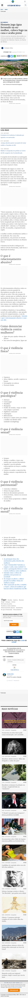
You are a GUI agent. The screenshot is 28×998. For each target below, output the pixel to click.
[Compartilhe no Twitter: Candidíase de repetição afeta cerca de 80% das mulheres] (25, 862)
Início (2, 9)
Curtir (10, 680)
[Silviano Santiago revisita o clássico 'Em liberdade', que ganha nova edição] (14, 879)
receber (14, 624)
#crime (13, 602)
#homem (21, 600)
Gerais (6, 9)
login (23, 640)
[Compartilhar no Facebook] (9, 56)
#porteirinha (19, 608)
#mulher (10, 600)
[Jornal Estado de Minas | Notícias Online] (14, 6)
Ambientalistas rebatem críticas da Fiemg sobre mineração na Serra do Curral (13, 947)
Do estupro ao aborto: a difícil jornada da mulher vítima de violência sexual (14, 581)
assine (14, 642)
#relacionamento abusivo (8, 608)
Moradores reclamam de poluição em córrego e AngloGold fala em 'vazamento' (13, 787)
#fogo (2, 602)
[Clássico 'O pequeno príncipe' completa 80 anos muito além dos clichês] (14, 905)
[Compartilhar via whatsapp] (14, 56)
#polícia (15, 600)
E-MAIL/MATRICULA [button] (15, 669)
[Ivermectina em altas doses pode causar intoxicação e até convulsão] (14, 720)
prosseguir (14, 990)
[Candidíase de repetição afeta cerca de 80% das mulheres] (14, 853)
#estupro (7, 602)
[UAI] (13, 1)
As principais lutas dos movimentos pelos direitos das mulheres (14, 561)
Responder (16, 680)
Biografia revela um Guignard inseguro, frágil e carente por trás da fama (13, 975)
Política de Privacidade (17, 987)
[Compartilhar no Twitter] (11, 56)
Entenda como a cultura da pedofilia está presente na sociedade (13, 575)
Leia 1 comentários (14, 637)
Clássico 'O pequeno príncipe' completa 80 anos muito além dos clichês (12, 919)
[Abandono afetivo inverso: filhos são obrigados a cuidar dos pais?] (14, 746)
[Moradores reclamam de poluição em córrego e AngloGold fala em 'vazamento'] (14, 772)
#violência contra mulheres (8, 606)
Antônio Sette (10, 674)
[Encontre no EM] (25, 5)
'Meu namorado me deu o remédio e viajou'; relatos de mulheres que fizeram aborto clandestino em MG (15, 587)
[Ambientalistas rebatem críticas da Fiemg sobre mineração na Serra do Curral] (14, 933)
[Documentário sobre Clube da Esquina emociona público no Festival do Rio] (14, 827)
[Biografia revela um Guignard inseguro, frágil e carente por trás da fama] (14, 961)
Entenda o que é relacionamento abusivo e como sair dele (14, 318)
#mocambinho (17, 609)
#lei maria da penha (6, 604)
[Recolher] (24, 675)
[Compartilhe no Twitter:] (25, 810)
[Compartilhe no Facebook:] (24, 810)
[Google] (14, 667)
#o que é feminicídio (6, 609)
